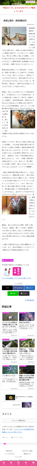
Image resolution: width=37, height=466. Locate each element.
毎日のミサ (27, 454)
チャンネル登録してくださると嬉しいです (16, 278)
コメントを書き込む (18, 420)
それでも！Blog (8, 260)
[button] (24, 293)
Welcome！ (9, 451)
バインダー (18, 457)
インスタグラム (10, 454)
